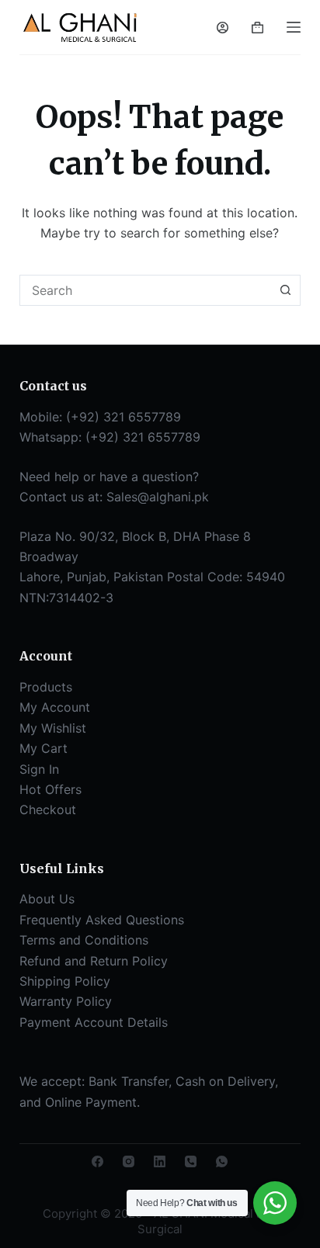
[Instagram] (128, 1161)
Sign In (39, 769)
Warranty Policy (65, 1001)
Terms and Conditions (83, 940)
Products (45, 687)
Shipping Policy (64, 981)
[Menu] (294, 27)
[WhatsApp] (222, 1161)
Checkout (47, 809)
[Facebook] (97, 1161)
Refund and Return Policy (93, 961)
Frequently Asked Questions (101, 919)
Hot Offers (50, 789)
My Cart (43, 748)
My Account (54, 707)
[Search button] (285, 290)
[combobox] (145, 290)
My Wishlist (52, 728)
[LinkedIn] (159, 1161)
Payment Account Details (93, 1022)
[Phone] (191, 1161)
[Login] (222, 27)
